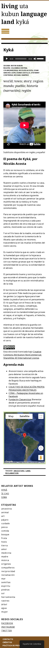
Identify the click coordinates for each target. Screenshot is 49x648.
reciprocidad (8, 571)
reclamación (8, 574)
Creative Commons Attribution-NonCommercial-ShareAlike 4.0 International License (22, 354)
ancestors (19, 471)
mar (3, 578)
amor (4, 549)
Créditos (7, 642)
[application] (24, 58)
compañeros (8, 567)
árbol (4, 604)
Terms (42, 462)
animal (5, 512)
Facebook (7, 623)
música (5, 560)
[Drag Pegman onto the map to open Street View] (41, 457)
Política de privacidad (15, 645)
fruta (4, 538)
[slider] (40, 58)
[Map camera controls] (41, 448)
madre (4, 556)
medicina (6, 552)
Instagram (8, 627)
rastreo (5, 600)
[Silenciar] (35, 58)
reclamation (12, 473)
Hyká (4, 489)
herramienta (8, 597)
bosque (5, 534)
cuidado (5, 523)
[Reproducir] (6, 58)
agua (4, 608)
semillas (6, 582)
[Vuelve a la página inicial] (24, 15)
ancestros (6, 508)
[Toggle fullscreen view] (41, 416)
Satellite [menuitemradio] (25, 416)
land (27, 471)
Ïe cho (5, 493)
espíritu (5, 586)
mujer (4, 611)
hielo (4, 541)
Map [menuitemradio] (11, 416)
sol (3, 593)
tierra (4, 545)
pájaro (4, 519)
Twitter (6, 630)
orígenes (6, 563)
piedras (5, 589)
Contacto (8, 639)
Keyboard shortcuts (9, 462)
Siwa (4, 497)
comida (5, 530)
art (3, 516)
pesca (4, 527)
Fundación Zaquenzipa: (20, 399)
